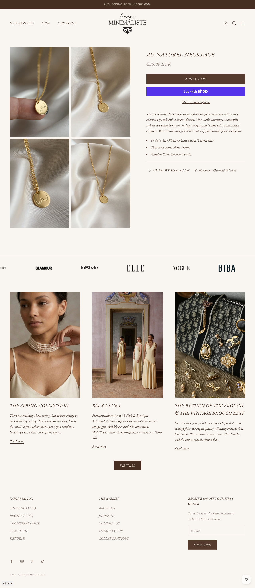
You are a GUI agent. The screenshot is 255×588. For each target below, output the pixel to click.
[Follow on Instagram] (22, 561)
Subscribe (202, 545)
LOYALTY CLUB (111, 531)
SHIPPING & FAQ (23, 508)
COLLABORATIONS (114, 538)
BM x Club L (106, 406)
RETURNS (17, 538)
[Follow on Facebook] (12, 561)
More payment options (196, 102)
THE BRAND (67, 23)
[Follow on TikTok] (43, 561)
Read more (17, 441)
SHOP (46, 23)
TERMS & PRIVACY (25, 523)
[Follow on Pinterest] (32, 561)
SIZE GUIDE (19, 531)
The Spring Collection (39, 406)
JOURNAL (106, 515)
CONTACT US (109, 523)
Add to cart (196, 79)
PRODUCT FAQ (21, 515)
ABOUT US (107, 508)
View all (127, 465)
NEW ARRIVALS (22, 23)
